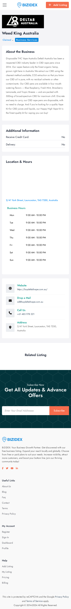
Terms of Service (34, 601)
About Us (6, 486)
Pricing (5, 577)
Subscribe (59, 410)
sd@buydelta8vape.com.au (30, 301)
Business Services (26, 39)
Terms (5, 508)
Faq (4, 497)
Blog (4, 491)
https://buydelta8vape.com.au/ (32, 289)
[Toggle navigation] (4, 4)
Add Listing (60, 5)
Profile (5, 548)
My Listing (7, 571)
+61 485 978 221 (25, 314)
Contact (5, 502)
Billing (5, 582)
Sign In (5, 537)
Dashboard (7, 542)
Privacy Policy (9, 513)
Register (6, 531)
